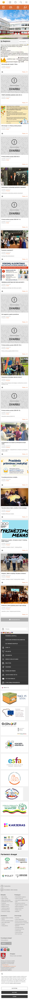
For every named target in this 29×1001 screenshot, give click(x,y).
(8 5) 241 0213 (5, 964)
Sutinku (14, 996)
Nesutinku (14, 992)
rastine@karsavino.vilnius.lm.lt (9, 966)
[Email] (8, 950)
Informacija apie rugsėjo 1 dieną (9, 64)
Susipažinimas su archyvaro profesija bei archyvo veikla (13, 443)
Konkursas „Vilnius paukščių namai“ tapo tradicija (13, 605)
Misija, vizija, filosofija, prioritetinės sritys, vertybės (7, 901)
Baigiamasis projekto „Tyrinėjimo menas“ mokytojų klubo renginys (14, 540)
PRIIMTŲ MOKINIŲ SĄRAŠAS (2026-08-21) (11, 95)
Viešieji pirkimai (4, 925)
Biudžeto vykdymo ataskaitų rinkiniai (7, 918)
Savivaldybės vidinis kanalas (10, 890)
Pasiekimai (8, 667)
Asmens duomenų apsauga (21, 921)
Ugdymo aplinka (4, 898)
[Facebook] (2, 950)
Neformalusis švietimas (20, 903)
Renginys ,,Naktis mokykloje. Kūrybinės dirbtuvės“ (13, 573)
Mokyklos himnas (5, 906)
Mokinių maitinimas (10, 670)
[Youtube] (5, 950)
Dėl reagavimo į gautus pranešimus (10, 314)
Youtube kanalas (10, 678)
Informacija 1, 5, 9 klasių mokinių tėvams (11, 125)
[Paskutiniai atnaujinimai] (15, 2)
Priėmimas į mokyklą (10, 635)
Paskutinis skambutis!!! (7, 250)
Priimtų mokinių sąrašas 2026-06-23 (10, 156)
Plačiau (24, 72)
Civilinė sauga (18, 930)
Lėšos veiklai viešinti (5, 922)
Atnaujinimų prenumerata (12, 682)
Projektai (8, 651)
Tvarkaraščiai (7, 886)
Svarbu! (7, 98)
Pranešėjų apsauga (19, 927)
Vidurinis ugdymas (19, 898)
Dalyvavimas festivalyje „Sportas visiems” (11, 377)
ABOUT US (6, 687)
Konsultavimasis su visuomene (21, 922)
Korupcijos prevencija (19, 929)
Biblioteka (8, 663)
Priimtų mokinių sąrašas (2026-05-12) (10, 410)
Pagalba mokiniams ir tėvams (21, 904)
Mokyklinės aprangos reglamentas (15, 639)
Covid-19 (7, 647)
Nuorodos (17, 917)
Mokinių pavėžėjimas (19, 906)
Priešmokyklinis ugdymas (20, 896)
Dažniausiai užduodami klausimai (20, 925)
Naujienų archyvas (15, 619)
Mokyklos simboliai (5, 904)
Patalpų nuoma (18, 909)
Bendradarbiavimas (5, 909)
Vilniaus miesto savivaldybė (16, 955)
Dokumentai (8, 655)
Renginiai (8, 67)
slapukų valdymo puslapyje (15, 983)
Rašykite (4, 943)
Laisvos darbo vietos (11, 674)
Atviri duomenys (18, 934)
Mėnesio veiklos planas (11, 659)
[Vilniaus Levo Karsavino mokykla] (3, 2)
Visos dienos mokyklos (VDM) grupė (21, 901)
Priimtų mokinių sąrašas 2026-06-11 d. (11, 219)
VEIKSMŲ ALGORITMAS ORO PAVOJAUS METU (12, 282)
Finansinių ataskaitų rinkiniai (7, 920)
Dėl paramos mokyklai (11, 643)
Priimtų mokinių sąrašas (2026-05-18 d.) (11, 345)
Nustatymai (14, 988)
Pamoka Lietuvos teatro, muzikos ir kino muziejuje (14, 508)
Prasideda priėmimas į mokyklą (9, 477)
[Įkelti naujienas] (10, 2)
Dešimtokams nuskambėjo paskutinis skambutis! (13, 187)
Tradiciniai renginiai (5, 908)
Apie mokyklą (4, 896)
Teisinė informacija (19, 932)
